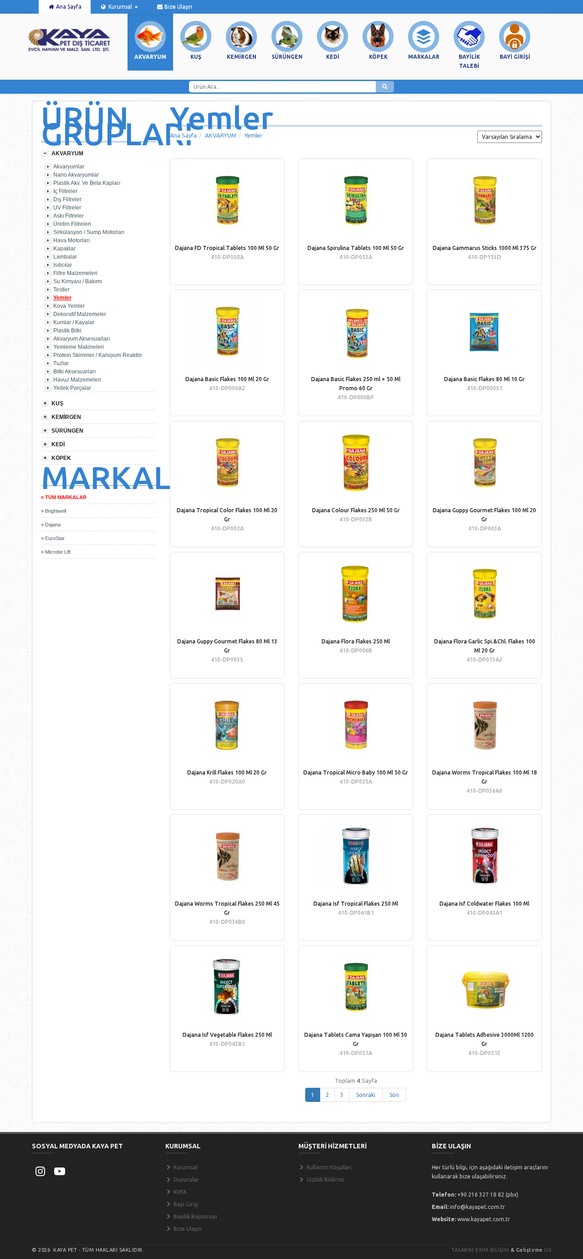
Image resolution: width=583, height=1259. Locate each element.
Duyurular (185, 1180)
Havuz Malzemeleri (77, 380)
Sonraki (366, 1095)
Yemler (62, 298)
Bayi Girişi (185, 1204)
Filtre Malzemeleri (75, 273)
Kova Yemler (69, 306)
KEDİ (58, 444)
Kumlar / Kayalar (73, 322)
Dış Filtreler (67, 199)
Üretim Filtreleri (72, 224)
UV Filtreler (67, 207)
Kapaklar (64, 248)
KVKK (179, 1192)
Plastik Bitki (67, 330)
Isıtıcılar (62, 265)
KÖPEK (61, 458)
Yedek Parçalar (72, 388)
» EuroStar (53, 538)
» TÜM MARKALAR (64, 497)
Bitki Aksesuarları (74, 371)
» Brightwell (53, 511)
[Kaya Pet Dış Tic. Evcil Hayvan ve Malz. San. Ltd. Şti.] (69, 39)
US (547, 1250)
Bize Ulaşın (177, 7)
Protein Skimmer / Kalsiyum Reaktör (97, 355)
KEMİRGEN (66, 417)
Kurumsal (120, 7)
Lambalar (65, 257)
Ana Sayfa (68, 7)
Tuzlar (61, 363)
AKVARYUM (67, 153)
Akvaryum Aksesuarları (81, 339)
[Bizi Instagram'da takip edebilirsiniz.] (40, 1171)
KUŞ (57, 403)
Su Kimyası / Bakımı (77, 281)
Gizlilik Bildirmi (324, 1180)
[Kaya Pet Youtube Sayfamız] (59, 1171)
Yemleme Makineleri (78, 347)
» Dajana (51, 524)
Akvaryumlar (68, 166)
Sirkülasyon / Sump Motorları (88, 232)
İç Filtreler (65, 191)
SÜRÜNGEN (67, 431)
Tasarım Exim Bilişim (480, 1250)
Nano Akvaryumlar (76, 175)
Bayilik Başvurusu (194, 1216)
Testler (61, 289)
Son (394, 1095)
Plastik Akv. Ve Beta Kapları (86, 183)
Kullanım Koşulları (328, 1167)
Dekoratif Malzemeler (79, 314)
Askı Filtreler (68, 216)
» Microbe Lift (56, 552)
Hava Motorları (71, 240)
